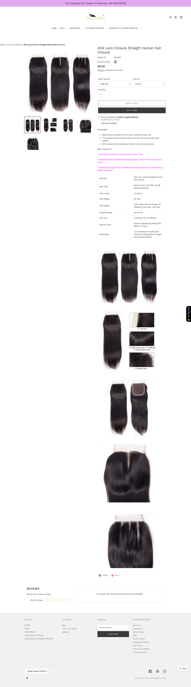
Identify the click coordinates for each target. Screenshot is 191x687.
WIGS (27, 628)
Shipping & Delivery (141, 642)
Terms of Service (140, 652)
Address (65, 632)
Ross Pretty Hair (146, 678)
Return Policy (138, 632)
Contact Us (137, 628)
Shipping (100, 70)
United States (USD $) (36, 671)
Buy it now (132, 110)
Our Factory (138, 645)
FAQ (134, 635)
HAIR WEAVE (30, 632)
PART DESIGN (104, 79)
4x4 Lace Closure (14, 45)
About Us (137, 625)
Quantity (101, 89)
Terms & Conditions (141, 649)
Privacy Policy (139, 639)
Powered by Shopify (159, 678)
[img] (103, 62)
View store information (109, 123)
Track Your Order (69, 628)
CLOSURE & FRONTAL (34, 635)
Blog (64, 625)
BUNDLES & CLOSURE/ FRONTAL (39, 639)
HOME (27, 625)
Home (2, 45)
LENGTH (136, 79)
